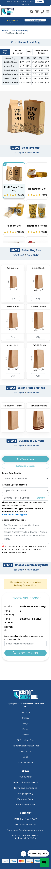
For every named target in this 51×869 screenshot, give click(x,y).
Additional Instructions (14, 520)
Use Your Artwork (25, 459)
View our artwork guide (14, 514)
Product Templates (25, 804)
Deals (25, 729)
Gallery (25, 717)
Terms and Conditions (25, 787)
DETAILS (25, 4)
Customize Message (25, 466)
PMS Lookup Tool (25, 740)
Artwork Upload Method (14, 484)
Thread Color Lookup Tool (25, 745)
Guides (25, 734)
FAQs (25, 723)
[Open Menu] (48, 12)
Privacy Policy (25, 776)
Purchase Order (25, 798)
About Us (25, 712)
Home (5, 30)
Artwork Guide (25, 762)
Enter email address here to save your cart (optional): (23, 638)
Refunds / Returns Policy (25, 782)
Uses (25, 756)
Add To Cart (28, 653)
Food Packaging (20, 30)
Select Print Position (12, 473)
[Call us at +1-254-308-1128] (42, 12)
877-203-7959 (29, 818)
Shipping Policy (25, 793)
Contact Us (25, 751)
